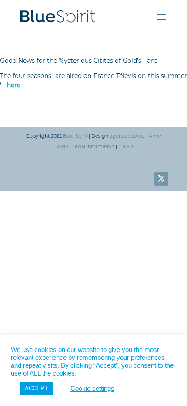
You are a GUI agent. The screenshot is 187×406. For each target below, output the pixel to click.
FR (130, 146)
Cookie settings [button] (92, 388)
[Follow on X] (161, 179)
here (13, 85)
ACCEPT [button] (36, 388)
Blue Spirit (75, 136)
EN (121, 146)
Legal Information (93, 146)
